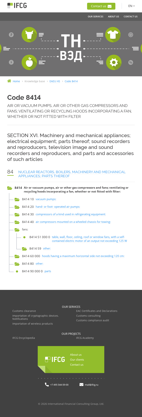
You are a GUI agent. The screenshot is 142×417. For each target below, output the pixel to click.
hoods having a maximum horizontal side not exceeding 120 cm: (83, 256)
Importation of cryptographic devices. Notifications (35, 317)
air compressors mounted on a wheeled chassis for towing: (73, 222)
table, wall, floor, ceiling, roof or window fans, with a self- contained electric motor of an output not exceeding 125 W (89, 239)
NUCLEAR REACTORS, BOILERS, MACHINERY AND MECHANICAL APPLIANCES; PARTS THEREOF (72, 174)
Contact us (99, 6)
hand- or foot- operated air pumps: (58, 206)
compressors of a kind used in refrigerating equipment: (71, 214)
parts (48, 271)
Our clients (77, 359)
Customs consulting (88, 315)
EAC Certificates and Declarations (96, 311)
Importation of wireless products (32, 323)
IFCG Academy (85, 338)
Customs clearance (24, 311)
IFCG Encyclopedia (23, 338)
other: (47, 248)
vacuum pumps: (46, 199)
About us (76, 354)
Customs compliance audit (92, 320)
